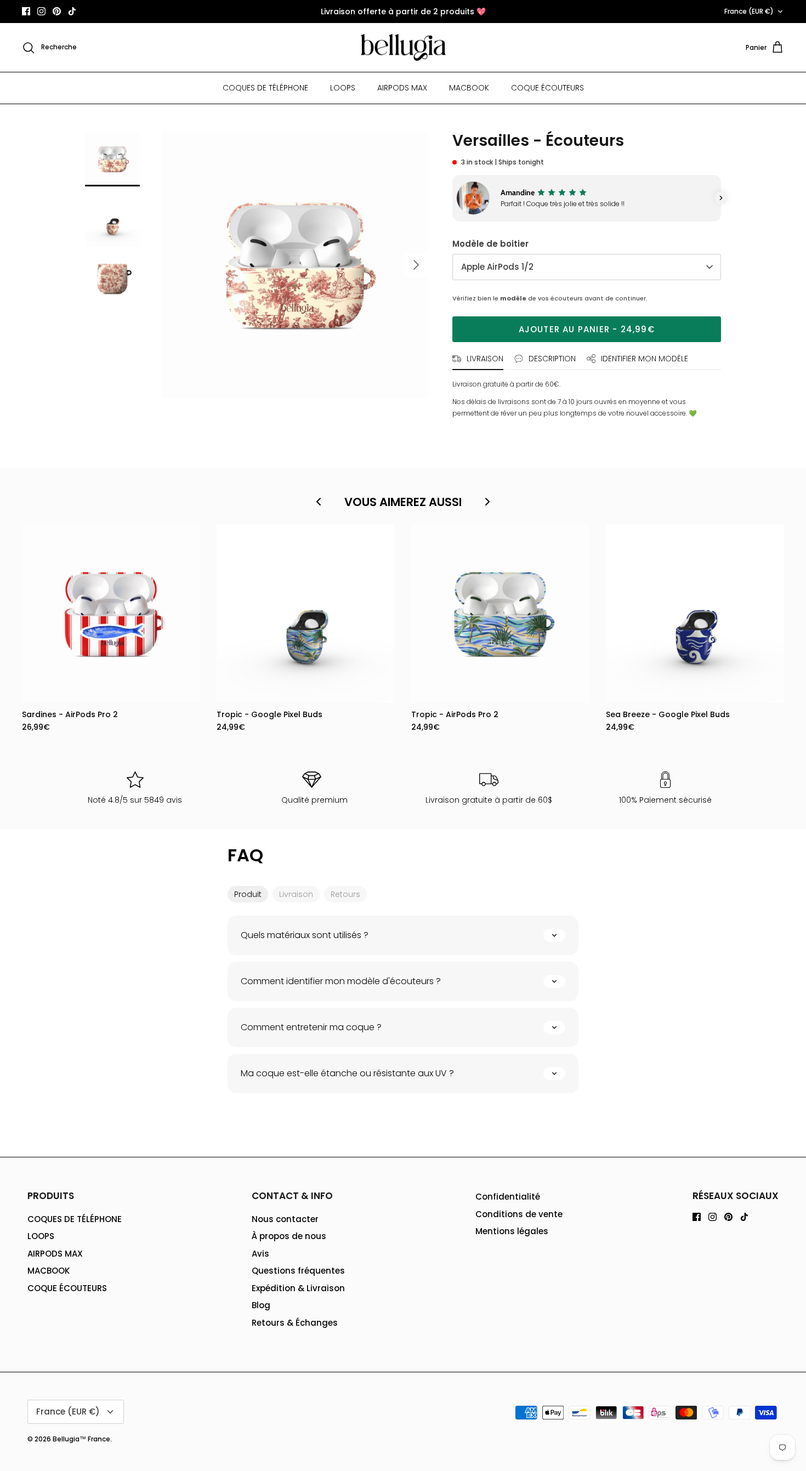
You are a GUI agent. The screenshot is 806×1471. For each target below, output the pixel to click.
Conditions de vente (519, 1214)
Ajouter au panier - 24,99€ (587, 329)
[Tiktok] (72, 11)
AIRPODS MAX (402, 87)
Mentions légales (511, 1231)
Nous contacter (285, 1219)
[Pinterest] (57, 11)
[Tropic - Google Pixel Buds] (306, 614)
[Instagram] (41, 11)
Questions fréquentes (298, 1270)
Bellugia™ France (81, 1439)
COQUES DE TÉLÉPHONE (265, 87)
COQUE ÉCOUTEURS (547, 87)
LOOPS (342, 87)
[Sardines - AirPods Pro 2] (111, 614)
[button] (452, 198)
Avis (260, 1253)
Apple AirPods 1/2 (497, 266)
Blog (261, 1305)
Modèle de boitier (490, 243)
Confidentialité (507, 1196)
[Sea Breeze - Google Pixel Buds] (695, 614)
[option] (295, 265)
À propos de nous (289, 1236)
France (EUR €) (749, 11)
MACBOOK (469, 87)
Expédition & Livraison (298, 1288)
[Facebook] (26, 11)
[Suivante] (416, 265)
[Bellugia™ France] (403, 47)
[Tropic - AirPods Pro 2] (500, 614)
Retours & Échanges (295, 1322)
